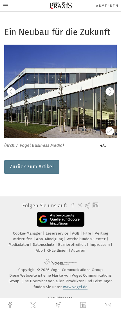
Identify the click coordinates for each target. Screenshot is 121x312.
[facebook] (10, 305)
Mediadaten (19, 244)
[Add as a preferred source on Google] (60, 219)
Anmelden (107, 5)
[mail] (109, 305)
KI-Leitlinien (57, 250)
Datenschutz (44, 244)
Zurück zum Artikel (32, 167)
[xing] (59, 305)
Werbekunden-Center (87, 239)
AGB (76, 233)
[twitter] (34, 305)
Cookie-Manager (28, 233)
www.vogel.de (75, 287)
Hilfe (87, 233)
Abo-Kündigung (50, 239)
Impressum (100, 244)
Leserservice (58, 233)
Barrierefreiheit (72, 244)
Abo (40, 250)
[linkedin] (84, 305)
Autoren (78, 250)
